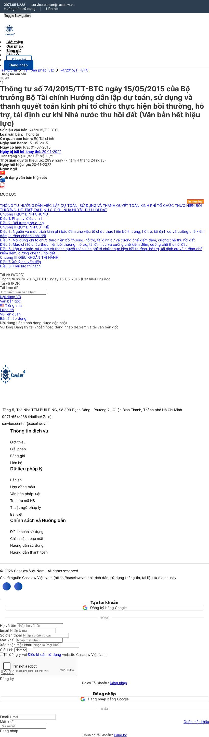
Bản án (16, 480)
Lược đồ (7, 310)
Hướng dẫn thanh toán (29, 552)
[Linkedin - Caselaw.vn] (18, 586)
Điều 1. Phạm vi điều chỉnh (21, 218)
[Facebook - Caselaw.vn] (7, 586)
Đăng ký (120, 735)
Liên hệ (52, 9)
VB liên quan (10, 314)
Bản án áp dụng (13, 318)
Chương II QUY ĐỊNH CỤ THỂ (24, 227)
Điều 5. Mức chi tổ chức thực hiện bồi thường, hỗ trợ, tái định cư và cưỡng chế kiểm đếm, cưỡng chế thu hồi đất (93, 244)
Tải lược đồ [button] (9, 287)
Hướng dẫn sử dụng (19, 9)
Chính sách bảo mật (26, 538)
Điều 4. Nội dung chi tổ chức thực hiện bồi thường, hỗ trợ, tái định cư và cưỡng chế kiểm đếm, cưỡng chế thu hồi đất (97, 240)
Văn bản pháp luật (38, 70)
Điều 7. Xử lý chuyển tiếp (20, 261)
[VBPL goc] (2, 190)
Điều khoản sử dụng (27, 531)
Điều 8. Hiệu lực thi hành (20, 266)
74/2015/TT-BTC (74, 70)
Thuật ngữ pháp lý (25, 507)
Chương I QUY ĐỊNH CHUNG (24, 214)
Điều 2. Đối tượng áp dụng (22, 223)
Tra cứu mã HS (22, 500)
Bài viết (12, 55)
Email (4, 630)
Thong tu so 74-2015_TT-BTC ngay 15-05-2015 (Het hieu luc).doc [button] (55, 279)
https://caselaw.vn (70, 577)
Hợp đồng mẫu (22, 487)
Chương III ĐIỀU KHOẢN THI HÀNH (29, 257)
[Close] (0, 599)
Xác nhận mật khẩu (16, 645)
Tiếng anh (13, 305)
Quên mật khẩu (196, 721)
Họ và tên (8, 625)
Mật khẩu (8, 640)
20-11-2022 (30, 151)
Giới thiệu (17, 442)
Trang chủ (8, 70)
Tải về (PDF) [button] (10, 283)
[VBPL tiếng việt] (2, 173)
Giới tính (6, 649)
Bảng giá (17, 456)
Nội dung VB (10, 297)
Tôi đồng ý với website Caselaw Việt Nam (55, 654)
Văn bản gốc (10, 301)
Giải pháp (18, 449)
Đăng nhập (118, 683)
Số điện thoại (11, 635)
